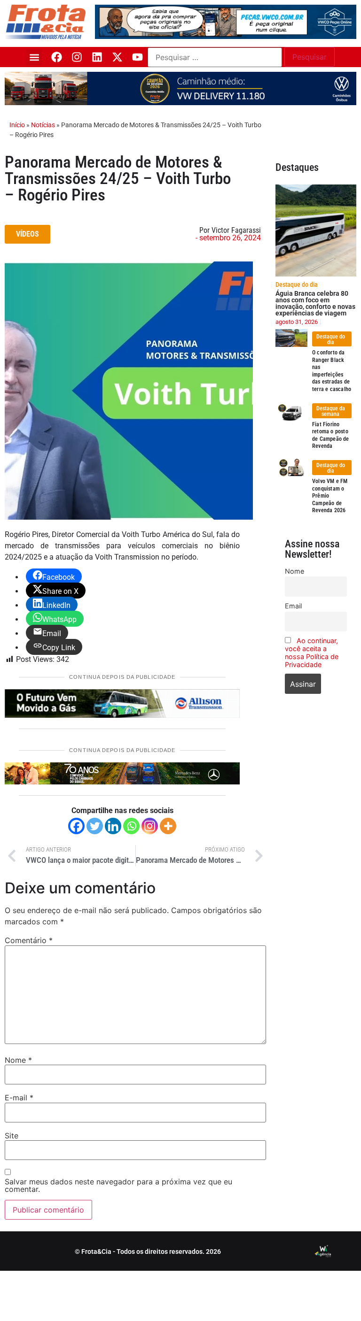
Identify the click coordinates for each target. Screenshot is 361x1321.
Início (17, 125)
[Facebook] (57, 57)
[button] (34, 57)
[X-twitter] (117, 57)
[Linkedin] (97, 57)
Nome (18, 1060)
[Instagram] (77, 57)
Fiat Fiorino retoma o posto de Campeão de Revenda (330, 435)
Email (293, 606)
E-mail (19, 1097)
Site (11, 1135)
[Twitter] (94, 826)
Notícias (43, 125)
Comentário (29, 940)
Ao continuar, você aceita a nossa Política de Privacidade (311, 652)
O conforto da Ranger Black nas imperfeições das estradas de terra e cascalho (331, 370)
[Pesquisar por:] (215, 57)
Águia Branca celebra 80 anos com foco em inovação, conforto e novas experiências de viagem (315, 303)
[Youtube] (137, 57)
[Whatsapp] (131, 826)
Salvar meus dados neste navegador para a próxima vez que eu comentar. (118, 1185)
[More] (168, 826)
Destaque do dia (296, 284)
